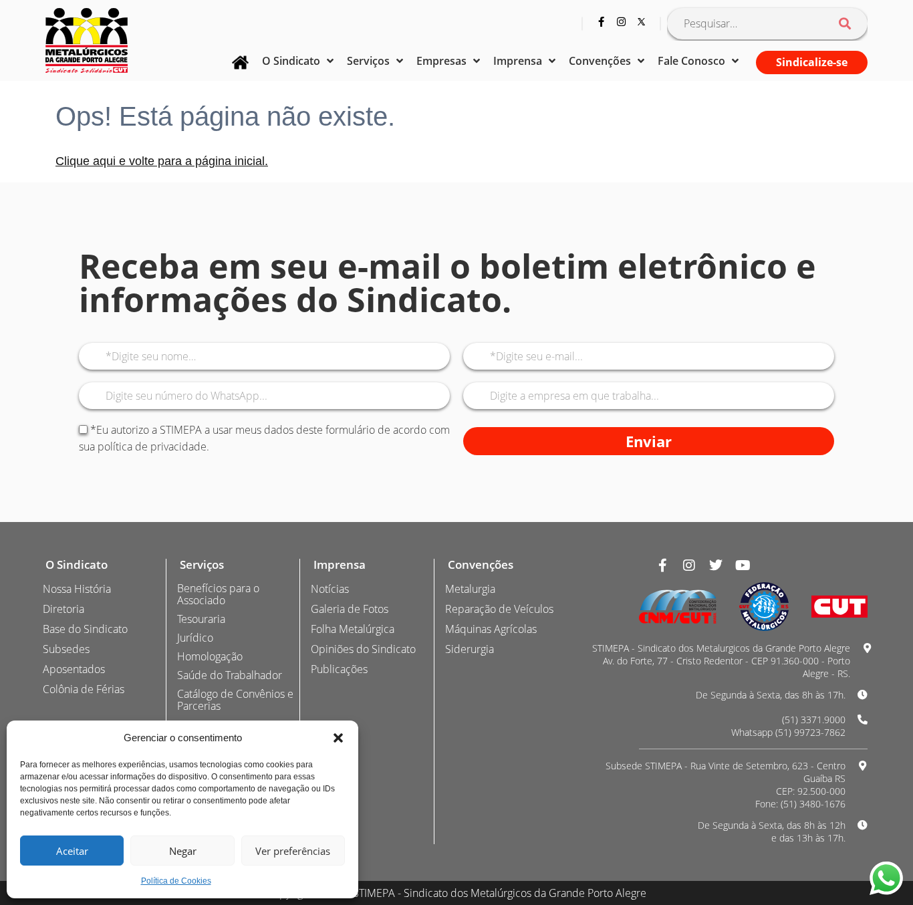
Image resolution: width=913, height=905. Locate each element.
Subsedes (66, 649)
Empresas (441, 60)
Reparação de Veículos (499, 609)
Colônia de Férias (83, 689)
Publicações (339, 669)
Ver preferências (292, 851)
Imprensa (517, 60)
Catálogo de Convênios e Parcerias (235, 699)
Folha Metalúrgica (352, 629)
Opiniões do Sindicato (363, 649)
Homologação (210, 656)
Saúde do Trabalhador (229, 675)
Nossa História (77, 588)
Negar (183, 851)
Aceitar (72, 851)
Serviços (368, 60)
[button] (338, 738)
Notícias (330, 588)
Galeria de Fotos (349, 609)
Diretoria (63, 609)
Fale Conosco (691, 60)
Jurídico (195, 637)
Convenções (600, 60)
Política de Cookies (176, 881)
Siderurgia (469, 649)
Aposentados (74, 669)
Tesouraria (201, 619)
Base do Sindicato (85, 629)
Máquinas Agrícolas (491, 629)
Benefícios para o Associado (218, 594)
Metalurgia (470, 588)
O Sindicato (291, 60)
